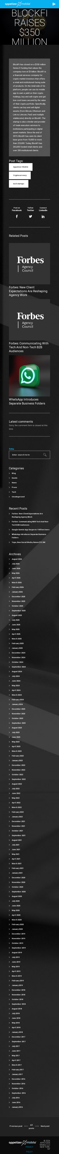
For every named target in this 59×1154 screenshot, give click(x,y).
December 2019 (18, 934)
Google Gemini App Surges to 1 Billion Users (30, 530)
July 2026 (15, 564)
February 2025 (18, 643)
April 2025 (16, 634)
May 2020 (15, 910)
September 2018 (19, 1004)
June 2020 (16, 906)
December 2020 (18, 878)
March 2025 (17, 639)
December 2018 (18, 990)
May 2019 (15, 967)
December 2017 (18, 1037)
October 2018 (17, 999)
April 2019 (16, 971)
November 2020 (18, 882)
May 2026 (15, 573)
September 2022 (19, 779)
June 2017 (16, 1051)
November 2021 (18, 826)
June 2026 (16, 568)
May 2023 (15, 742)
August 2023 (17, 728)
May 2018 (15, 1023)
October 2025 (17, 606)
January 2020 (17, 929)
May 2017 (15, 1056)
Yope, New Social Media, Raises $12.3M (28, 542)
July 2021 (15, 845)
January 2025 (17, 648)
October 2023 (17, 718)
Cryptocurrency (19, 175)
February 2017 (18, 1070)
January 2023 (17, 760)
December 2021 (18, 821)
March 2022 (17, 807)
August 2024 (17, 671)
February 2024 (18, 700)
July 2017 (15, 1046)
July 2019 (15, 957)
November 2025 (18, 601)
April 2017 (16, 1060)
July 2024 (15, 676)
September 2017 (19, 1041)
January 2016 (17, 1107)
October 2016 (17, 1088)
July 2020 (15, 901)
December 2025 (18, 597)
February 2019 (18, 981)
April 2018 (16, 1027)
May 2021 (15, 854)
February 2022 (18, 812)
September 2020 (19, 892)
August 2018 (17, 1009)
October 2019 (17, 943)
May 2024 (15, 686)
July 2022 (15, 789)
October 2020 (17, 887)
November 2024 (18, 657)
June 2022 (16, 793)
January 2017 (17, 1074)
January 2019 (17, 985)
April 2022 (16, 803)
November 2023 (18, 714)
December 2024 (18, 653)
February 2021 (18, 868)
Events (14, 478)
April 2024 (16, 690)
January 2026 (17, 592)
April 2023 (16, 746)
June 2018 (16, 1018)
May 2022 (15, 798)
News (14, 483)
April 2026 (16, 578)
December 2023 (18, 709)
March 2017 (17, 1065)
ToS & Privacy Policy (29, 1147)
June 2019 (16, 962)
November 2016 (18, 1084)
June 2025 (16, 625)
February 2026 (18, 587)
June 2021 (16, 849)
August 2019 (17, 952)
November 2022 (18, 770)
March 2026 (17, 582)
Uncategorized (18, 497)
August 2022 (17, 784)
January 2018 (17, 1032)
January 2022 (17, 817)
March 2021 (17, 864)
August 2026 (17, 559)
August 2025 (17, 615)
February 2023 (18, 756)
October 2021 (17, 831)
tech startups (18, 184)
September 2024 (19, 667)
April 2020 (16, 915)
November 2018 (18, 995)
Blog (14, 473)
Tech (14, 492)
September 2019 (19, 948)
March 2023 (17, 751)
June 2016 (16, 1102)
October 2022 (17, 775)
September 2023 (19, 723)
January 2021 (17, 873)
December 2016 (18, 1079)
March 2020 (17, 920)
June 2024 (16, 681)
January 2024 (17, 704)
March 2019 (17, 976)
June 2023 (16, 737)
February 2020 (18, 924)
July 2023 (15, 732)
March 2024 (17, 695)
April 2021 (16, 859)
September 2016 (19, 1093)
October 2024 (17, 662)
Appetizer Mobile (20, 167)
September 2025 (19, 611)
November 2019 (18, 938)
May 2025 (15, 629)
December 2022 (18, 765)
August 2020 (17, 896)
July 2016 (15, 1098)
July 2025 (15, 620)
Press (14, 487)
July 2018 (15, 1013)
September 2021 (19, 835)
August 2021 (17, 840)
